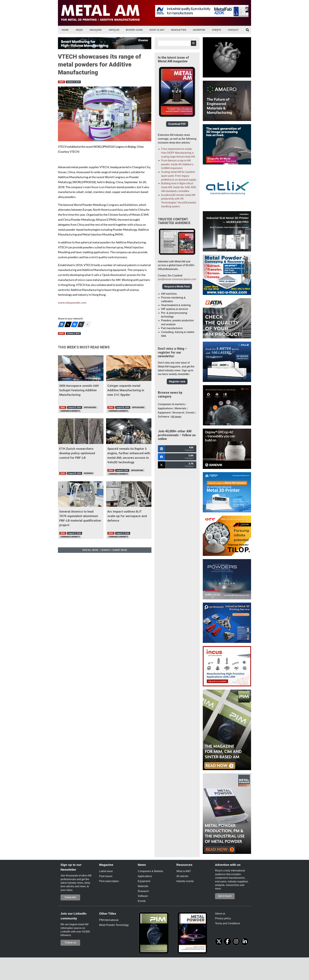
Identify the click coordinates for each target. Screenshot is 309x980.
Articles (114, 30)
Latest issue (106, 871)
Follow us (70, 942)
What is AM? (156, 30)
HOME (65, 30)
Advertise (199, 30)
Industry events (185, 881)
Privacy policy (223, 918)
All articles (182, 876)
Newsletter (178, 30)
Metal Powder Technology (114, 925)
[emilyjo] (74, 324)
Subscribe (70, 897)
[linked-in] (244, 941)
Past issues (105, 876)
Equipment (164, 412)
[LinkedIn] (61, 324)
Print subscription (109, 881)
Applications (90, 407)
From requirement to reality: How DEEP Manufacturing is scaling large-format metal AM (178, 153)
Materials (180, 408)
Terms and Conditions (227, 923)
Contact (233, 30)
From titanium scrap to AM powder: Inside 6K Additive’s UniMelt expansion (177, 164)
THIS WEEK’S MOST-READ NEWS (84, 347)
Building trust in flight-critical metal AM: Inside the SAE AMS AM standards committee (178, 187)
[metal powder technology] (193, 934)
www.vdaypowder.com (72, 302)
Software (163, 416)
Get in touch (225, 896)
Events (216, 30)
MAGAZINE (96, 30)
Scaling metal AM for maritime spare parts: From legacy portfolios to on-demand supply (178, 176)
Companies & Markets (70, 411)
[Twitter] (68, 324)
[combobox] (177, 43)
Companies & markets (171, 404)
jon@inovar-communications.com (177, 279)
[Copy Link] (81, 324)
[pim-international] (154, 934)
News (79, 30)
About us (220, 913)
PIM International (108, 920)
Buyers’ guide (134, 30)
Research (88, 473)
